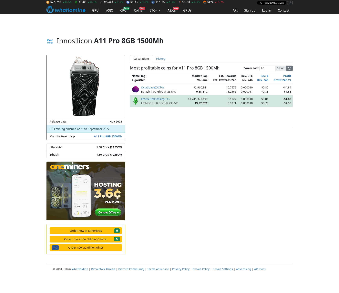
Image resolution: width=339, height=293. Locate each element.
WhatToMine (80, 269)
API (235, 10)
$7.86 (87, 2)
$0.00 (191, 2)
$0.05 (139, 2)
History (160, 58)
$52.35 (165, 2)
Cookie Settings (223, 269)
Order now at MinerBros (94, 230)
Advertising (243, 269)
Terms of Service (158, 269)
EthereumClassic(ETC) (155, 99)
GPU (95, 10)
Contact (283, 10)
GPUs (187, 10)
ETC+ (154, 10)
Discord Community (131, 269)
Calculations (141, 58)
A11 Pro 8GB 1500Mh (108, 136)
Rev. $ (264, 76)
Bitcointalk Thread (103, 269)
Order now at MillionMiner (85, 247)
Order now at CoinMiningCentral (91, 239)
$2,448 (113, 2)
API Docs (260, 269)
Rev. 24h (262, 80)
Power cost (251, 68)
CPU (124, 10)
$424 (215, 2)
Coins (139, 10)
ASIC (109, 10)
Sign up (249, 10)
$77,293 (60, 2)
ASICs (173, 10)
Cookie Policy (201, 269)
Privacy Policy (181, 269)
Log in (266, 10)
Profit (287, 76)
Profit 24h (281, 80)
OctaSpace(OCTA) (152, 87)
